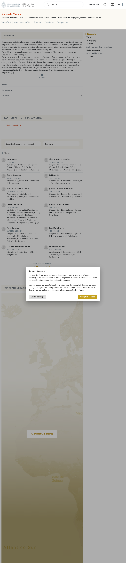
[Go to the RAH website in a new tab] (10, 4)
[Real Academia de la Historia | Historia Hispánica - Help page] (105, 4)
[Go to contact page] (112, 4)
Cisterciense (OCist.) (22, 22)
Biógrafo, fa (6, 22)
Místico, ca (49, 22)
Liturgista (38, 22)
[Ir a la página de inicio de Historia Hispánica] (27, 4)
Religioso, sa (62, 22)
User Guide (93, 4)
